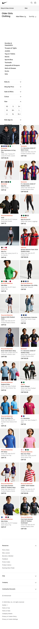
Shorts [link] (7, 56)
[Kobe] (9, 204)
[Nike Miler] (9, 269)
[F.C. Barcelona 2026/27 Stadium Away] (29, 337)
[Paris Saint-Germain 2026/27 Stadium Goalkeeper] (29, 505)
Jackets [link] (7, 51)
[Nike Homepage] (5, 2)
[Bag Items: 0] (35, 2)
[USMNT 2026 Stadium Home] (29, 472)
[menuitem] (5, 605)
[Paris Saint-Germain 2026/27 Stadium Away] (9, 472)
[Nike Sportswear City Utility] (29, 269)
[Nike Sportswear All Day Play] (9, 134)
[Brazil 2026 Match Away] (9, 337)
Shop (26, 8)
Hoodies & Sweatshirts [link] (9, 44)
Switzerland (7, 595)
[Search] (31, 2)
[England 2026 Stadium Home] (9, 303)
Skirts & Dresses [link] (10, 68)
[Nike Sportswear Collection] (29, 303)
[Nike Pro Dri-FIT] (29, 204)
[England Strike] (9, 370)
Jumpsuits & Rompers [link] (12, 65)
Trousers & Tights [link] (11, 48)
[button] (13, 82)
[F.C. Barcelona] (29, 404)
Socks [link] (7, 71)
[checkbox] (7, 106)
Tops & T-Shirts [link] (10, 54)
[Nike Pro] (9, 170)
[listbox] (32, 16)
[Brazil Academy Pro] (9, 404)
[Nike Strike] (9, 505)
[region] (19, 94)
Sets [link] (6, 74)
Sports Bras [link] (9, 59)
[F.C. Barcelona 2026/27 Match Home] (29, 134)
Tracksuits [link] (8, 62)
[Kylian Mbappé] (29, 370)
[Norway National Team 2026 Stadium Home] (29, 236)
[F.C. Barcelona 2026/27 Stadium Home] (29, 170)
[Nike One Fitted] (29, 438)
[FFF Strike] (9, 438)
